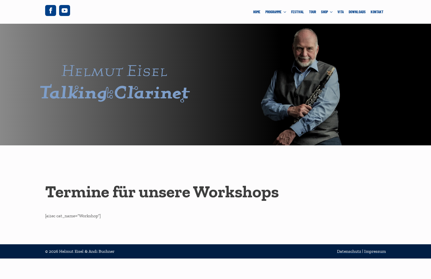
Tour (312, 11)
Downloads (357, 11)
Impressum (375, 251)
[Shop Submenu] (331, 12)
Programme (273, 11)
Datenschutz (349, 251)
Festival (297, 11)
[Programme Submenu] (285, 12)
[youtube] (64, 10)
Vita (340, 11)
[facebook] (50, 10)
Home (256, 11)
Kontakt (377, 11)
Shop (324, 11)
